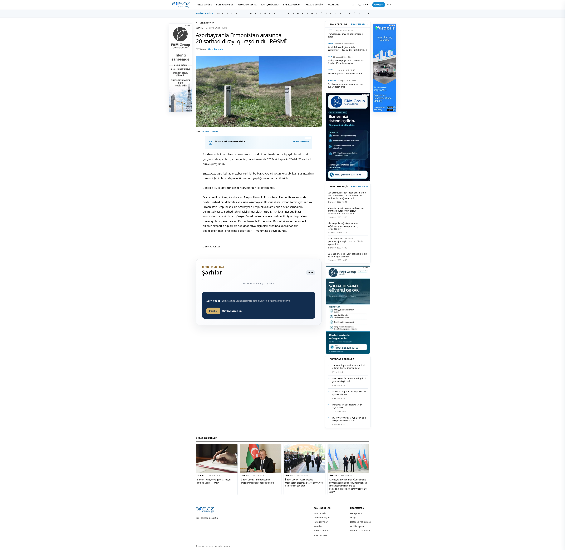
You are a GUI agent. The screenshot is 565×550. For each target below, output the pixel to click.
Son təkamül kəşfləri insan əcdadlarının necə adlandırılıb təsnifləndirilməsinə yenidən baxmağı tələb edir (347, 195)
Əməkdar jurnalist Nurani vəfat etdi (345, 73)
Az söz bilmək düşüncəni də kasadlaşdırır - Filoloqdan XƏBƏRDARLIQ (347, 48)
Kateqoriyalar (270, 4)
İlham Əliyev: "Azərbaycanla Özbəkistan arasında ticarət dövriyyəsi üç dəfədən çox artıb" (304, 482)
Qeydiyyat (378, 4)
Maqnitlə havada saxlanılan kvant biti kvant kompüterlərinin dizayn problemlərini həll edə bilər (346, 211)
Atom (323, 535)
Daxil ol (213, 310)
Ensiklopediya (291, 4)
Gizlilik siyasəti (357, 526)
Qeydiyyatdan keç (232, 310)
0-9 (218, 13)
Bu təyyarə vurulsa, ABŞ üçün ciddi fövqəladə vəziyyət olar (349, 419)
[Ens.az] (181, 4)
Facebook (205, 131)
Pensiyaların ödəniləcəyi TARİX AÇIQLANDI (347, 406)
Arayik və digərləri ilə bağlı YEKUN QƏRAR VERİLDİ (349, 393)
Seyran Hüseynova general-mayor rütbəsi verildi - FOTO (214, 481)
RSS (316, 535)
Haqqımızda (356, 513)
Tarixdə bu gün (314, 4)
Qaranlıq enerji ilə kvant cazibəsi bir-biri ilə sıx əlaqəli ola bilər (347, 255)
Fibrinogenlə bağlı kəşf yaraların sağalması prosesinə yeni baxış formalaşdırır (343, 226)
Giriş (367, 4)
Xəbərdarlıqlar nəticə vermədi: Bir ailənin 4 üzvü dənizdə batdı (348, 366)
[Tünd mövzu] (360, 5)
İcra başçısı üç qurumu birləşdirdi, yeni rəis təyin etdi (349, 380)
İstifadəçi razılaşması (360, 521)
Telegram (214, 131)
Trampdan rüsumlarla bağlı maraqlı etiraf (345, 35)
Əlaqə (353, 517)
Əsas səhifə (204, 4)
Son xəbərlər (225, 4)
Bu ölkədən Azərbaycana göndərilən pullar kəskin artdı (345, 85)
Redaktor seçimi (247, 4)
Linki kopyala (215, 49)
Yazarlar (333, 4)
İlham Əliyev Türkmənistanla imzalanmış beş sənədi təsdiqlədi (257, 481)
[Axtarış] (353, 5)
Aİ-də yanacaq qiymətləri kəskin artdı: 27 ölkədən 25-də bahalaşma (348, 62)
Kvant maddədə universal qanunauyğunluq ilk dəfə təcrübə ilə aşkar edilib (345, 241)
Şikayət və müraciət (360, 530)
